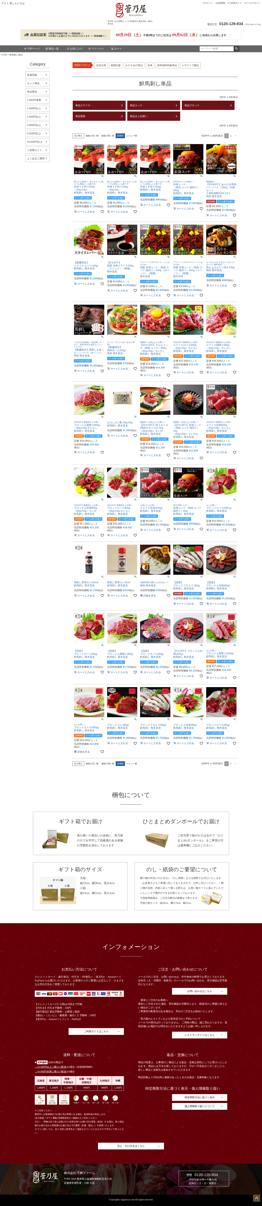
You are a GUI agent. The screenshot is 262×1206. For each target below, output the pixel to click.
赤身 (149, 65)
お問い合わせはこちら (199, 991)
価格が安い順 (92, 135)
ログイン (208, 3)
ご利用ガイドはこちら (96, 1031)
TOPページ (33, 48)
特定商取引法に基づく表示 (200, 1097)
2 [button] (231, 135)
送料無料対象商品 (167, 65)
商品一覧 (54, 48)
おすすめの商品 (134, 65)
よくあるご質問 (36, 158)
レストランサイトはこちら (200, 1035)
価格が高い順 (107, 135)
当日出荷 (101, 65)
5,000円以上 (34, 133)
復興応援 (116, 65)
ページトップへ (256, 1198)
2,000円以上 (34, 116)
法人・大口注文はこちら (131, 1146)
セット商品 (33, 83)
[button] (235, 135)
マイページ (97, 48)
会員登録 (221, 3)
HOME (4, 55)
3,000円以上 (34, 125)
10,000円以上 (34, 141)
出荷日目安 (38, 34)
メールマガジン (253, 3)
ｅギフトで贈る (190, 65)
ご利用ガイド (235, 3)
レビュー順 (131, 135)
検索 (236, 48)
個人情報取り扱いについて (200, 1106)
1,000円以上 (34, 108)
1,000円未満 (34, 100)
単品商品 (32, 91)
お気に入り (76, 48)
